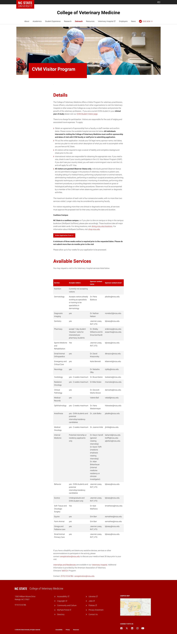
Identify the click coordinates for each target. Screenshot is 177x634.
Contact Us (93, 614)
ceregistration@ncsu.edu (70, 556)
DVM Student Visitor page (87, 114)
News (133, 21)
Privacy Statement (96, 610)
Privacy (68, 629)
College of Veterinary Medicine (88, 12)
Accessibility (59, 629)
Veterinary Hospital (99, 565)
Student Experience (53, 21)
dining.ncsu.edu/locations (102, 226)
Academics (37, 21)
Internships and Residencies (64, 565)
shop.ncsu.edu (94, 229)
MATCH (65, 571)
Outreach (79, 21)
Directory (60, 614)
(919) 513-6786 (67, 576)
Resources (90, 21)
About (26, 21)
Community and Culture (66, 605)
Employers (123, 21)
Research (67, 21)
